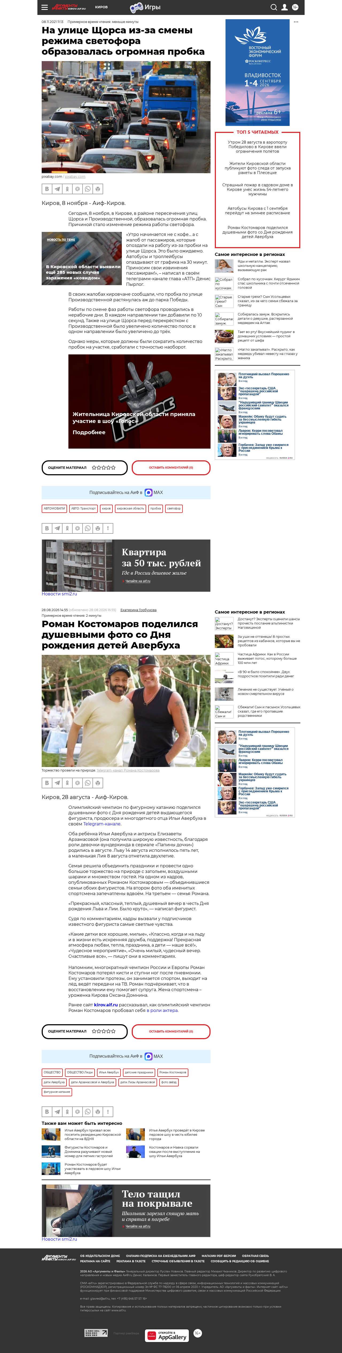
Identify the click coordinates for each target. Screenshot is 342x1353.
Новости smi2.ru (59, 593)
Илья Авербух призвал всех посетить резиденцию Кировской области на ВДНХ (93, 1134)
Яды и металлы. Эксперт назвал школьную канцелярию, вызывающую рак (264, 265)
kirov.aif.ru (106, 1004)
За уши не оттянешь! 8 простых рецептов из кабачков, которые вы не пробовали (269, 641)
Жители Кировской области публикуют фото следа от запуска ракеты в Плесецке (258, 168)
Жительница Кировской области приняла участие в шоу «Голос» (134, 417)
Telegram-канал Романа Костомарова (128, 770)
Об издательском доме (100, 1256)
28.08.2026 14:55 (55, 610)
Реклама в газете (131, 1261)
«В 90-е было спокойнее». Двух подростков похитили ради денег (266, 674)
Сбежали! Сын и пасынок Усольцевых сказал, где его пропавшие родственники (269, 711)
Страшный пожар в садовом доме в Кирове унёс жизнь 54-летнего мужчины (257, 189)
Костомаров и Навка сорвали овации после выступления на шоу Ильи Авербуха (174, 1151)
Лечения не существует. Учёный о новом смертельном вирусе (266, 691)
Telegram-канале (102, 823)
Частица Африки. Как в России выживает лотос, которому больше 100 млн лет (267, 658)
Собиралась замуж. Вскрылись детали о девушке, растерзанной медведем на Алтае (265, 318)
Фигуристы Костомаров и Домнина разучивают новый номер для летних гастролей (89, 1151)
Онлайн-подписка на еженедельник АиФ (161, 1256)
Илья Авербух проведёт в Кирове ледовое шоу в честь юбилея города (177, 1134)
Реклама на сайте (95, 1261)
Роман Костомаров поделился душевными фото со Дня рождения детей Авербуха (258, 232)
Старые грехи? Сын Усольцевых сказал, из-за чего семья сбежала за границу (268, 301)
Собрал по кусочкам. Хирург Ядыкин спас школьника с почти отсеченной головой (269, 283)
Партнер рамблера (126, 1333)
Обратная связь (255, 1256)
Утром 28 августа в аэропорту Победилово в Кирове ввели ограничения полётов (257, 147)
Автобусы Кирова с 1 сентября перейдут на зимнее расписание (257, 210)
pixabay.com (75, 177)
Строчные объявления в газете (178, 1261)
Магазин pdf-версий (219, 1256)
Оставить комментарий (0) (171, 467)
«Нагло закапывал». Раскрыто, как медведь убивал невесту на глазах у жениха (268, 353)
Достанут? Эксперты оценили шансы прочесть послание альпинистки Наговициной (269, 623)
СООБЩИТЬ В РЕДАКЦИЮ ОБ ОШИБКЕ (240, 1261)
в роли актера (162, 1010)
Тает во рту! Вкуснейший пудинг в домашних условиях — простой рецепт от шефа (266, 336)
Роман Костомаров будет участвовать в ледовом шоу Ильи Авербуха (93, 1168)
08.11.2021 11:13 (52, 22)
